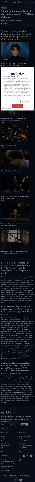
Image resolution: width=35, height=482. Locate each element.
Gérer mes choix (26, 101)
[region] (17, 89)
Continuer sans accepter (7, 108)
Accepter (17, 106)
